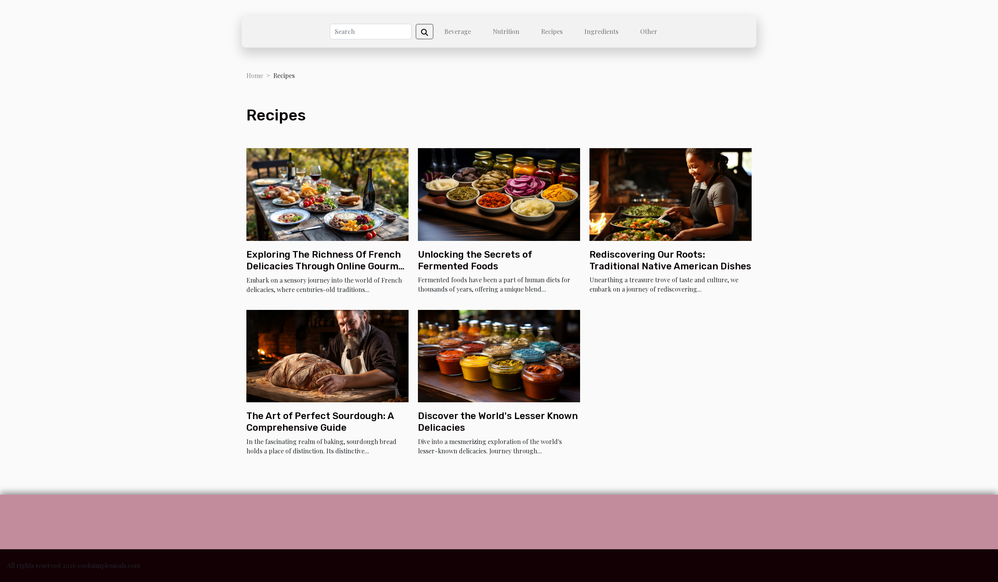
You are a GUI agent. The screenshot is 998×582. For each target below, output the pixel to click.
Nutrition (506, 31)
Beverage (457, 31)
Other (648, 31)
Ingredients (601, 31)
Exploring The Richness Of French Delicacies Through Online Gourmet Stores (327, 266)
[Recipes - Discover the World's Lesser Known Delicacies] (499, 355)
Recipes (552, 31)
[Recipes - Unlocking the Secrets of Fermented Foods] (499, 193)
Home (254, 75)
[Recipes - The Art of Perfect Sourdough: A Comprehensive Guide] (327, 355)
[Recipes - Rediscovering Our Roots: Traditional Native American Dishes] (670, 193)
